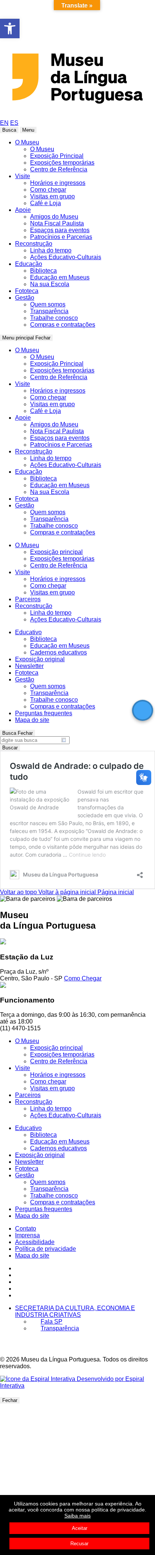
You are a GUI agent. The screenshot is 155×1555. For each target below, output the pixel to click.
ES (14, 123)
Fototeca (26, 291)
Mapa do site (32, 720)
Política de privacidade (45, 1249)
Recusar (79, 1543)
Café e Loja (45, 203)
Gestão (24, 297)
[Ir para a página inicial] (77, 116)
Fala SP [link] (51, 1321)
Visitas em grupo (52, 196)
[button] (10, 28)
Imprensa (27, 1235)
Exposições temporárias (62, 162)
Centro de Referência (58, 169)
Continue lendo (87, 854)
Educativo (28, 632)
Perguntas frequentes (43, 713)
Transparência (49, 311)
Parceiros (28, 599)
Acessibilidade (35, 1242)
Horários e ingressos (57, 183)
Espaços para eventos (60, 230)
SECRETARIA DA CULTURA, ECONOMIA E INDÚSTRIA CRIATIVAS (75, 1311)
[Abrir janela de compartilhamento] (140, 872)
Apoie (23, 210)
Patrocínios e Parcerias (61, 237)
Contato (25, 1228)
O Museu (27, 142)
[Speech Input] (33, 740)
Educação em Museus (60, 277)
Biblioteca (43, 270)
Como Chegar (83, 978)
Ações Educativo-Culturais (65, 257)
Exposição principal (56, 552)
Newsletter (29, 666)
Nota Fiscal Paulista (57, 223)
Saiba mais (77, 1516)
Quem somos (47, 304)
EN (4, 123)
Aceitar (79, 1528)
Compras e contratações (62, 324)
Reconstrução (33, 243)
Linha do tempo (50, 250)
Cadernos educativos (58, 652)
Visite (22, 176)
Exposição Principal (57, 156)
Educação (28, 264)
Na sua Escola (49, 284)
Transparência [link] (60, 1328)
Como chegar (48, 189)
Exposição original (40, 659)
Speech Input (64, 740)
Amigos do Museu (54, 216)
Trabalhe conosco (54, 318)
